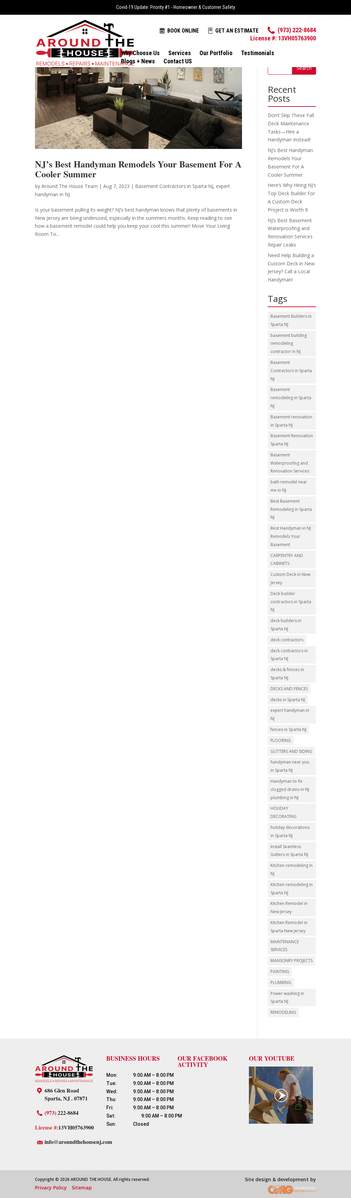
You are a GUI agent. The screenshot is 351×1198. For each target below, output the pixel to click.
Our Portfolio (215, 53)
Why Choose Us (140, 53)
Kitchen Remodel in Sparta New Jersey (288, 927)
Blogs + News (138, 62)
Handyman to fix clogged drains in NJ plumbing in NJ (289, 789)
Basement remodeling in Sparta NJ (290, 398)
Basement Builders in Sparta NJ (291, 320)
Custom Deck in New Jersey (290, 578)
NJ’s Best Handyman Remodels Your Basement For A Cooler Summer (138, 168)
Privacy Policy (51, 1187)
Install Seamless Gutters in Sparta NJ (289, 851)
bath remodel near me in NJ (288, 486)
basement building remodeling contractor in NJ (288, 343)
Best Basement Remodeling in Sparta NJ (291, 509)
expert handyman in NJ (289, 714)
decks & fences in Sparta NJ (287, 674)
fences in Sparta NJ (288, 729)
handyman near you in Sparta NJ (289, 766)
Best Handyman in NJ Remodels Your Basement (290, 536)
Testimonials (257, 53)
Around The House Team (69, 186)
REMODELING (283, 1012)
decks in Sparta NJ (287, 700)
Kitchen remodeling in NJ (291, 869)
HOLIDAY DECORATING (283, 812)
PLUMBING (280, 982)
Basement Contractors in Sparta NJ (174, 186)
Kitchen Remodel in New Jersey (288, 907)
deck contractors (286, 640)
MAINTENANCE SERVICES (284, 946)
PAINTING (279, 971)
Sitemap (82, 1187)
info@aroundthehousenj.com (78, 1142)
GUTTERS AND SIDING (291, 751)
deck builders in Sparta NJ (285, 625)
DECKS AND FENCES (289, 689)
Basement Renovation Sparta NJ (291, 440)
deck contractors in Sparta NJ (289, 655)
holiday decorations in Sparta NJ (290, 831)
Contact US (178, 62)
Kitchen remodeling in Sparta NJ (291, 889)
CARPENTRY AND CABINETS (286, 560)
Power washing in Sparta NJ (287, 998)
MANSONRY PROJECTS (291, 960)
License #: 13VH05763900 (283, 38)
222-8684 (61, 1113)
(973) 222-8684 (297, 30)
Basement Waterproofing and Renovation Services (289, 463)
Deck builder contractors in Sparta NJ (290, 602)
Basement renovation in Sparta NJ (291, 421)
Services (179, 53)
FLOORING (280, 740)
